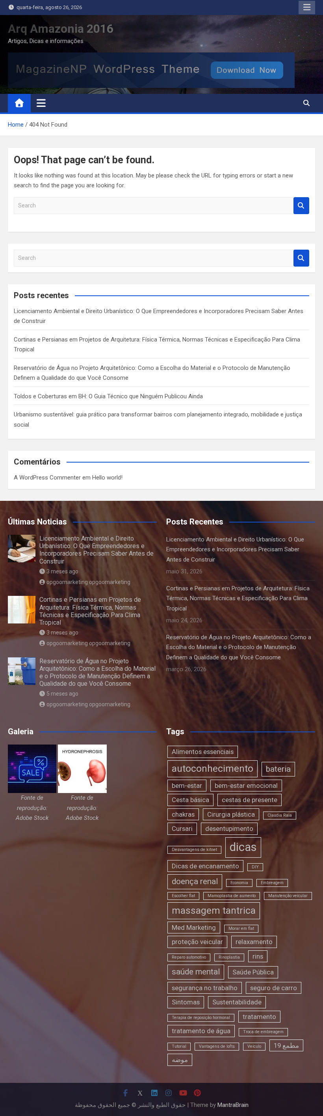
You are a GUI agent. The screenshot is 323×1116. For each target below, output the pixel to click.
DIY (255, 867)
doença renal (195, 881)
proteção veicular (197, 942)
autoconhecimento (212, 768)
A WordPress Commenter (47, 477)
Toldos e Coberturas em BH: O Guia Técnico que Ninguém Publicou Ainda (108, 396)
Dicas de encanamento (205, 866)
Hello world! (107, 477)
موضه (180, 1060)
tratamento (259, 1017)
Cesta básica (190, 800)
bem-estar (187, 785)
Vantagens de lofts (217, 1046)
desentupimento (229, 828)
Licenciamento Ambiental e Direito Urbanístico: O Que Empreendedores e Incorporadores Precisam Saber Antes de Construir (96, 550)
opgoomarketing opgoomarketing (88, 582)
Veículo (254, 1046)
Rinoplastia (229, 957)
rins (257, 956)
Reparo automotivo (189, 957)
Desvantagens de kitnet (194, 849)
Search (301, 205)
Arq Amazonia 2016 (60, 28)
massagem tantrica (214, 910)
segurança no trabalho (205, 988)
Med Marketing (194, 927)
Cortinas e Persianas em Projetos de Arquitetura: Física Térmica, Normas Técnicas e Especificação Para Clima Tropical (90, 611)
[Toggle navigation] (41, 103)
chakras (183, 814)
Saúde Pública (253, 972)
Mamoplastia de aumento (232, 895)
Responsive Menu (307, 7)
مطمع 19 (286, 1045)
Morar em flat (241, 928)
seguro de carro (273, 988)
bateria (278, 769)
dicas (243, 847)
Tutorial (179, 1046)
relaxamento (254, 942)
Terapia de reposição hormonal (201, 1017)
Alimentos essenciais (203, 752)
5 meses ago (62, 694)
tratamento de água (201, 1031)
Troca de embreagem (263, 1031)
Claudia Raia (279, 815)
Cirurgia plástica (231, 814)
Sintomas (186, 1002)
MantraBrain (233, 1105)
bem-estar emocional (246, 785)
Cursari (182, 828)
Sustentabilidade (237, 1002)
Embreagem (272, 882)
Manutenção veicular (288, 895)
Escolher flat (183, 895)
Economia (239, 882)
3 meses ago (62, 571)
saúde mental (196, 971)
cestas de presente (249, 800)
